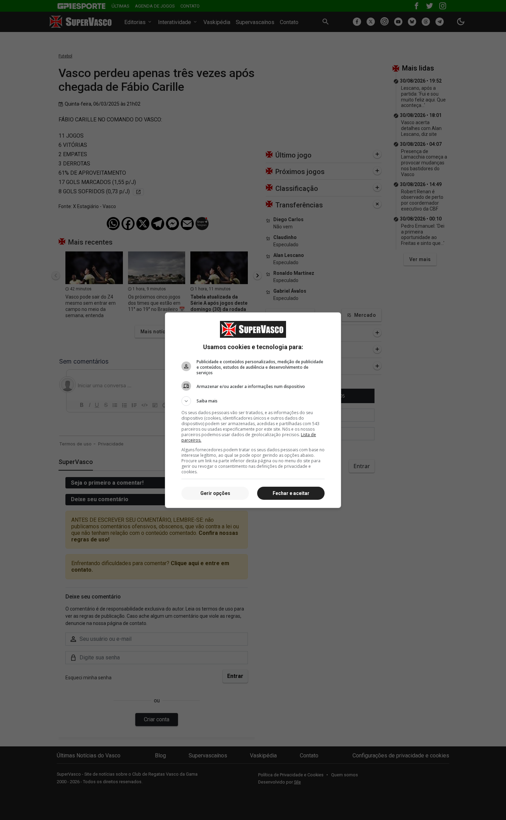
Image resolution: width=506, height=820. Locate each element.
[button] (253, 401)
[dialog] (253, 410)
